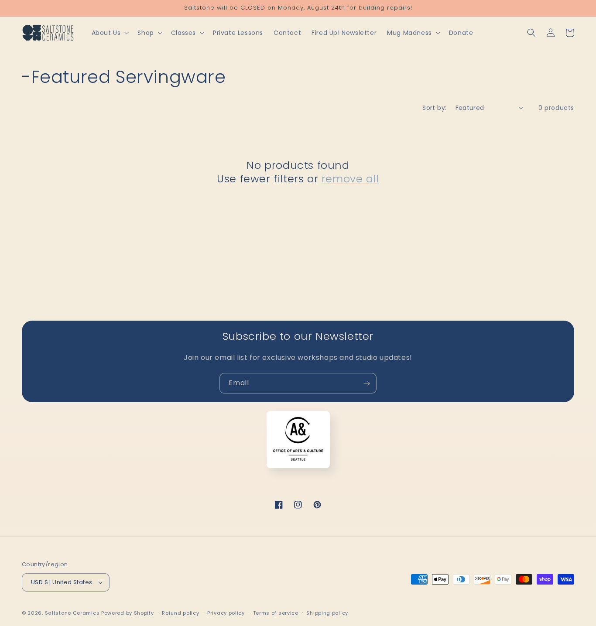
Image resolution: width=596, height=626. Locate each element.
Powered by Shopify (127, 612)
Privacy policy (226, 612)
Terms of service (275, 612)
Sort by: (434, 107)
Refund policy (180, 612)
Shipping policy (327, 612)
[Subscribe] (366, 383)
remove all (350, 178)
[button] (109, 33)
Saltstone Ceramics (72, 612)
